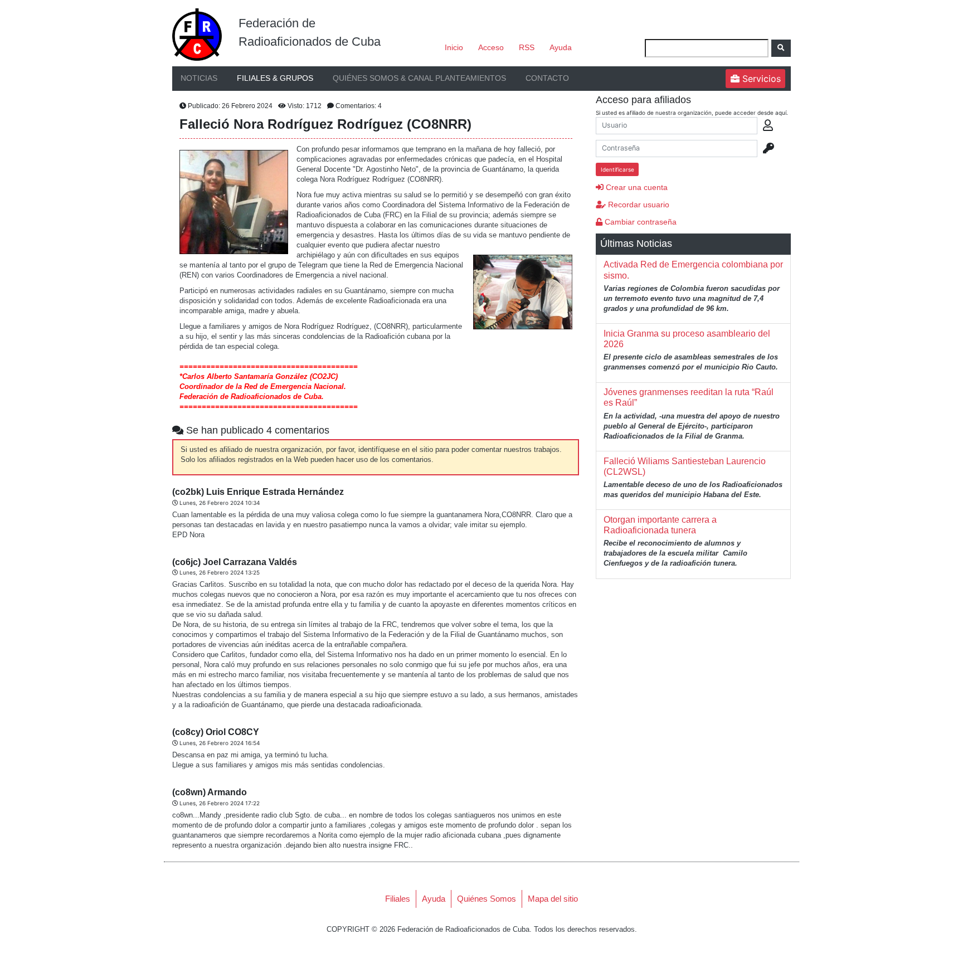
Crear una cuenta (636, 187)
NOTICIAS (199, 78)
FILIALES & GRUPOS (275, 78)
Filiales (397, 898)
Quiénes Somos (486, 898)
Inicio (454, 47)
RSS (526, 47)
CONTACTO (547, 78)
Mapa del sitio (553, 898)
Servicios (760, 78)
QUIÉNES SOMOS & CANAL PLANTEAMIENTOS (419, 78)
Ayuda (560, 47)
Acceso (491, 47)
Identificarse (617, 169)
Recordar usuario (637, 204)
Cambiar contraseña (639, 221)
